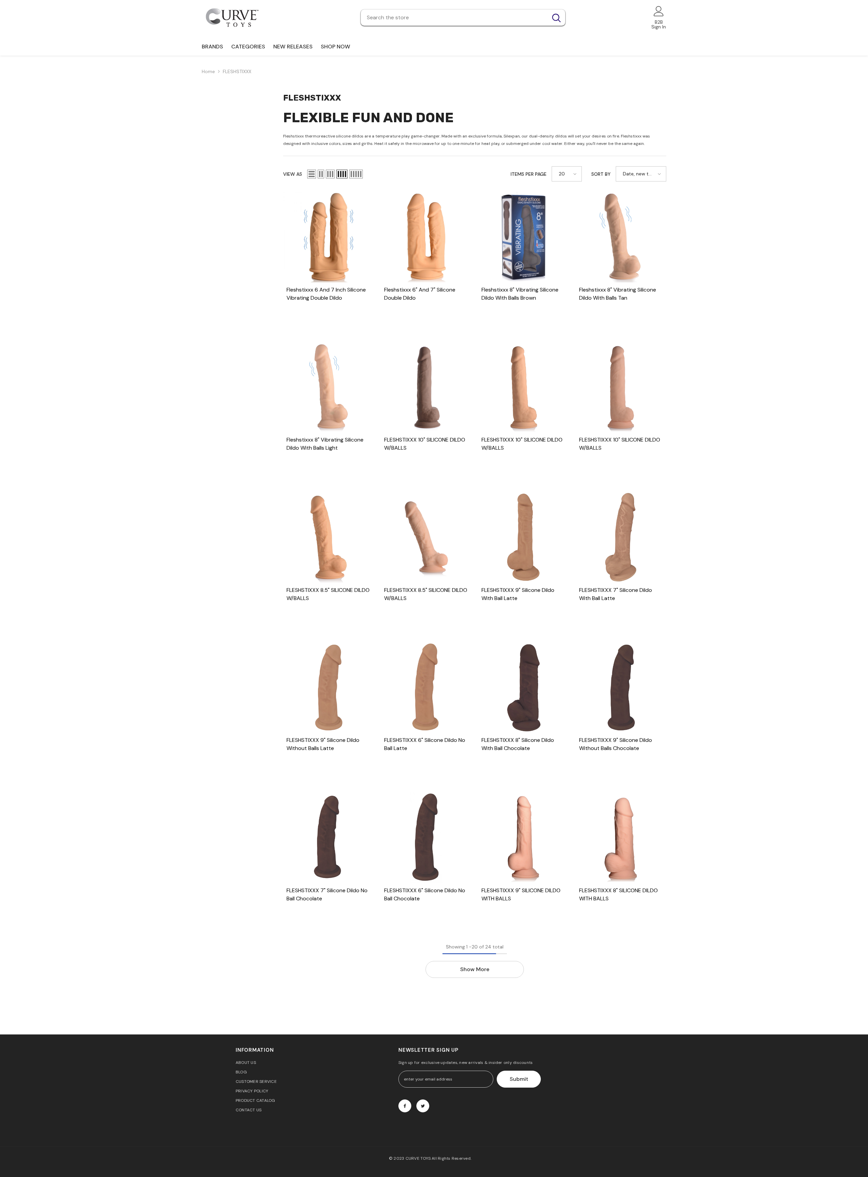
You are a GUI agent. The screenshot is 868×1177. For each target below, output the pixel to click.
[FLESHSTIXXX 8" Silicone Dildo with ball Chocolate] (523, 687)
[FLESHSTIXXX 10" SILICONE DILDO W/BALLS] (426, 387)
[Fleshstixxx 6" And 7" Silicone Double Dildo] (426, 237)
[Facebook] (404, 1105)
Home (208, 71)
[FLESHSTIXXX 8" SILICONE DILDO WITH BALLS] (621, 837)
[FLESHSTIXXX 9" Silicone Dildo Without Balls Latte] (328, 687)
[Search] (463, 17)
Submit (519, 1079)
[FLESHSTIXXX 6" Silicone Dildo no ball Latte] (426, 687)
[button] (311, 174)
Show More (474, 969)
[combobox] (454, 17)
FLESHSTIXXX (237, 71)
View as (292, 174)
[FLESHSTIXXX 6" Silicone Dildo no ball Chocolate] (426, 837)
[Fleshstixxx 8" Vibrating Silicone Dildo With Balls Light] (328, 387)
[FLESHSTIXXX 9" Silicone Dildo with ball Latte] (523, 537)
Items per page (529, 174)
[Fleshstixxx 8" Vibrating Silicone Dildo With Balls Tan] (621, 237)
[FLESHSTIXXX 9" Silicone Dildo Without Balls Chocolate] (621, 687)
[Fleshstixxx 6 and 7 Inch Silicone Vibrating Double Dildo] (328, 237)
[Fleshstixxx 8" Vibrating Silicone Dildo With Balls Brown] (523, 237)
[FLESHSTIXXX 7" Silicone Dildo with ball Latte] (621, 537)
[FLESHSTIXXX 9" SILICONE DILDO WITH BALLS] (523, 837)
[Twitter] (422, 1105)
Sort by (601, 174)
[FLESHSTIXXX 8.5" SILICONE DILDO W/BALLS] (328, 537)
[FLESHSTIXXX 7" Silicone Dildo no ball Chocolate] (328, 837)
